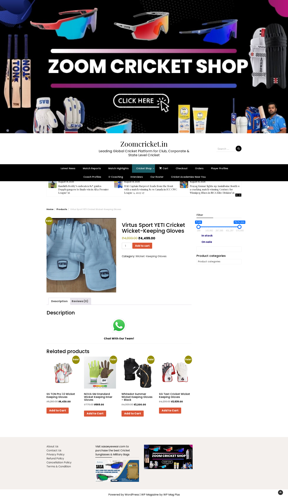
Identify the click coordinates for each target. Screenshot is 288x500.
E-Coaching (116, 177)
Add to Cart (57, 410)
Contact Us (53, 450)
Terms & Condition (58, 466)
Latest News (68, 168)
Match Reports (92, 168)
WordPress (132, 495)
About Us (52, 446)
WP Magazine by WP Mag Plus (160, 495)
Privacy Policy (55, 454)
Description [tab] (59, 301)
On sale (207, 242)
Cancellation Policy (59, 462)
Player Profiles (219, 168)
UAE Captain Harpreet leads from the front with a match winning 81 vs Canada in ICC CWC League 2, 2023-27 (84, 189)
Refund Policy (55, 458)
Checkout (182, 168)
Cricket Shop (144, 168)
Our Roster (157, 177)
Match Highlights (118, 168)
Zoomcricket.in (144, 143)
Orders (199, 168)
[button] (144, 66)
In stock (207, 236)
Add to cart (142, 245)
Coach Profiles (92, 177)
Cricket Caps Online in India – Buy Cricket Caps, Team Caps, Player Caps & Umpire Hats (216, 187)
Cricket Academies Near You (188, 177)
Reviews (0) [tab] (80, 301)
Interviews (136, 177)
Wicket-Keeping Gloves (151, 256)
